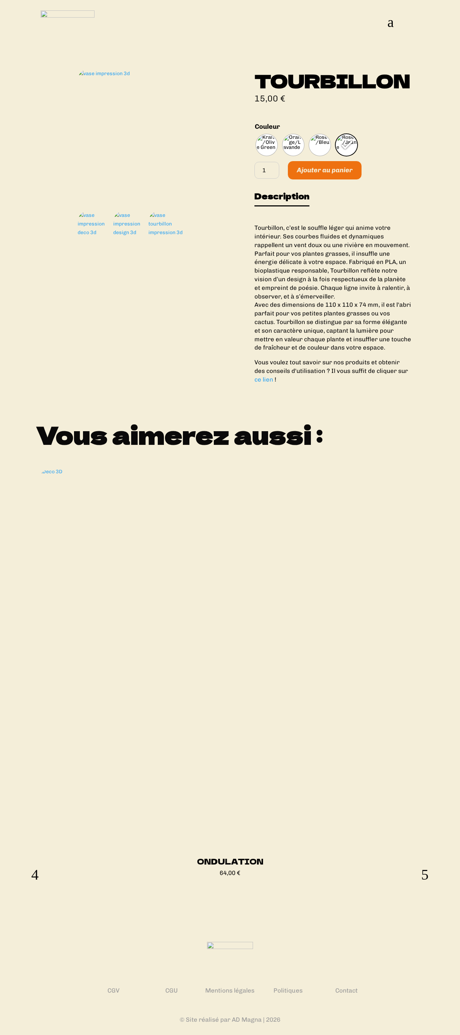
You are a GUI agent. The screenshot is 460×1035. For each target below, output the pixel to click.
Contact (346, 990)
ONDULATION (230, 861)
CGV (113, 990)
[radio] (266, 145)
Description (281, 196)
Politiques (288, 990)
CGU (171, 990)
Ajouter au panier (325, 170)
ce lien (263, 379)
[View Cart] (410, 21)
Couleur (267, 127)
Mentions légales (229, 990)
